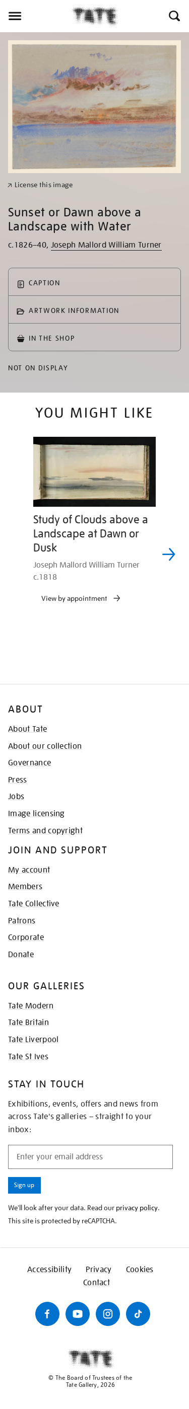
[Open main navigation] (36, 16)
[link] (40, 185)
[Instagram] (108, 1314)
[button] (173, 16)
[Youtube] (78, 1314)
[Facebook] (47, 1314)
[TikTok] (138, 1314)
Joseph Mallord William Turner (106, 245)
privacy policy (137, 1207)
